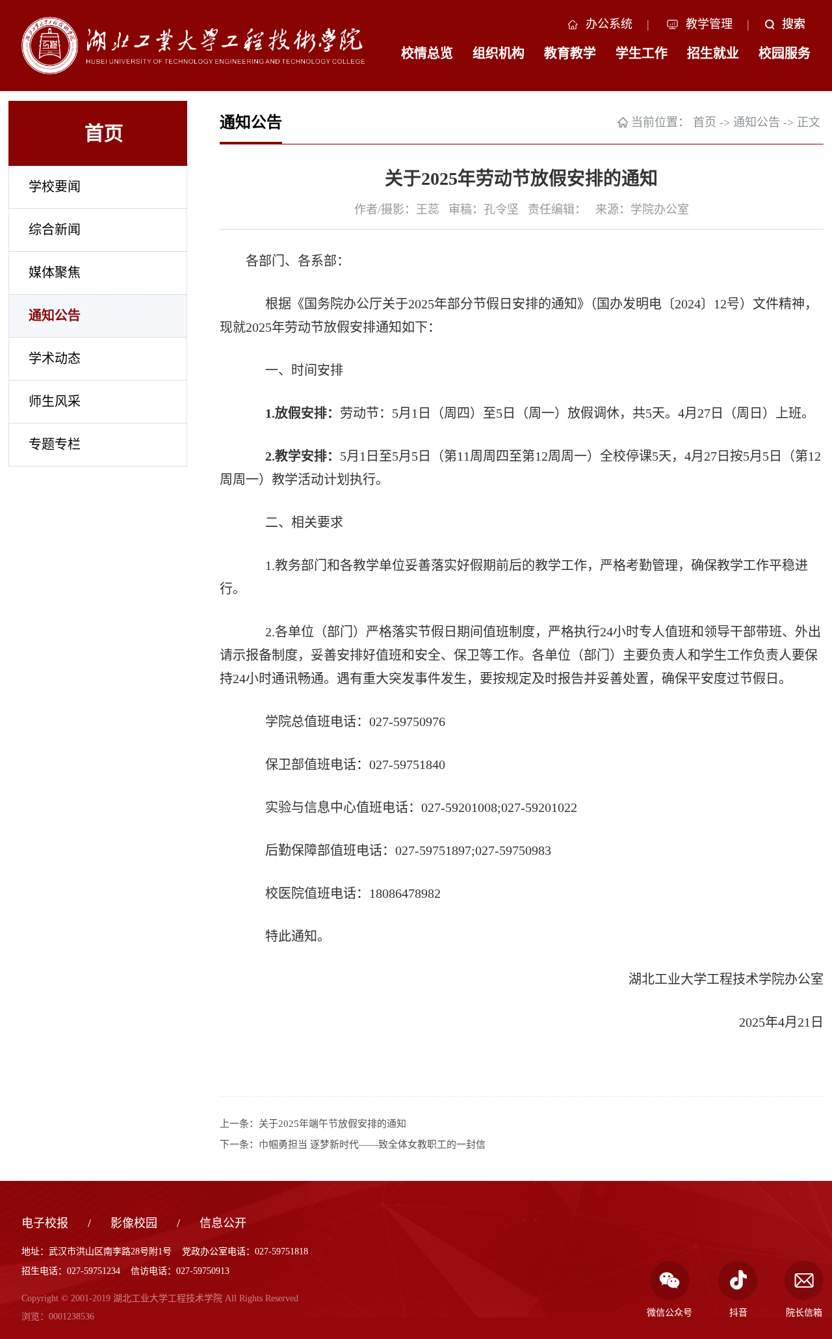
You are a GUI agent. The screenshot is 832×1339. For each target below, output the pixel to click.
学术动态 (55, 358)
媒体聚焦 (55, 272)
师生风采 (55, 401)
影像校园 (133, 1223)
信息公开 (223, 1223)
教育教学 (570, 53)
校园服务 (785, 53)
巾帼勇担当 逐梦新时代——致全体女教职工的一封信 (372, 1144)
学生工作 (642, 53)
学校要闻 (55, 187)
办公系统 (609, 24)
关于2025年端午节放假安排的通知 (332, 1123)
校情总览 (427, 53)
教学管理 (709, 24)
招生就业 (713, 53)
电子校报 (44, 1223)
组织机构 (499, 53)
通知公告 (55, 315)
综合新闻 (55, 230)
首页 (704, 122)
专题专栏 (55, 444)
